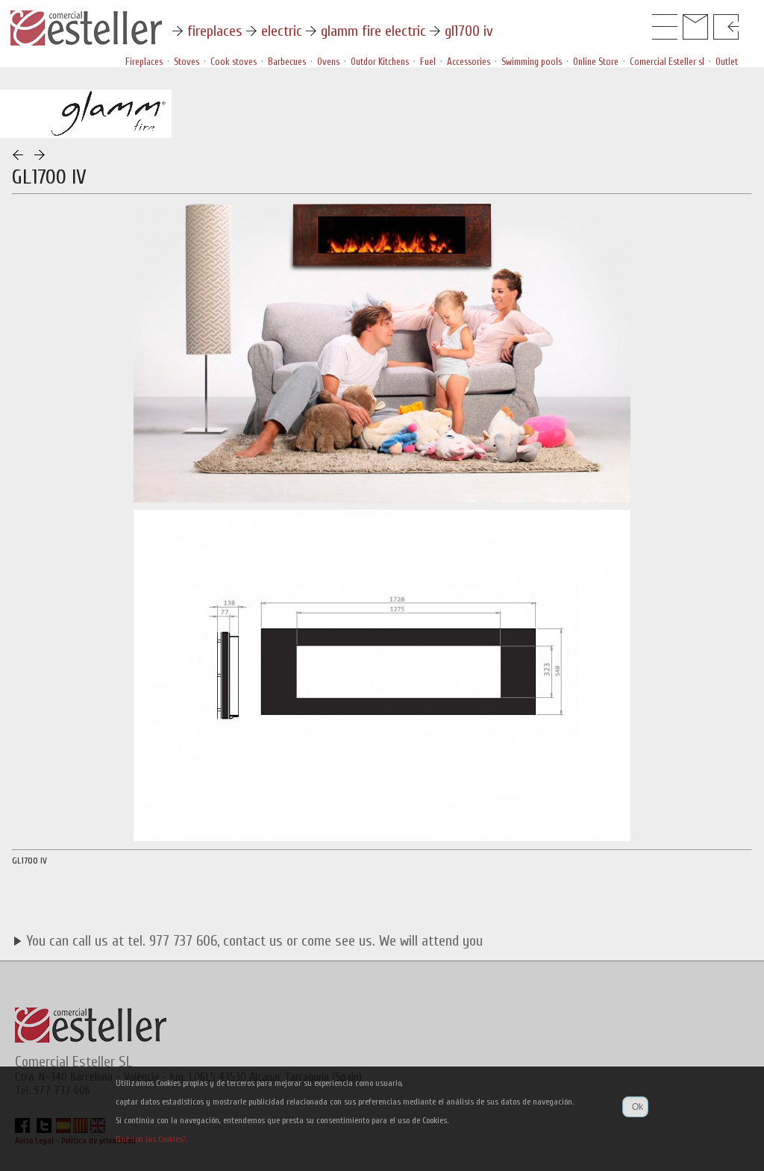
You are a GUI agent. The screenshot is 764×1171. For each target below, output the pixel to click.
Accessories (468, 61)
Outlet (727, 61)
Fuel (428, 61)
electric (281, 31)
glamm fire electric (373, 31)
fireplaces (214, 31)
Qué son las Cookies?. (151, 1139)
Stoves (186, 61)
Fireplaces (144, 61)
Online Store (596, 61)
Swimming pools (531, 61)
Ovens (328, 61)
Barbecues (287, 61)
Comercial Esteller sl (667, 61)
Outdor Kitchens (380, 61)
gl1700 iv (469, 31)
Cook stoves (233, 61)
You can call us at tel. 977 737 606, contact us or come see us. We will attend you (252, 940)
